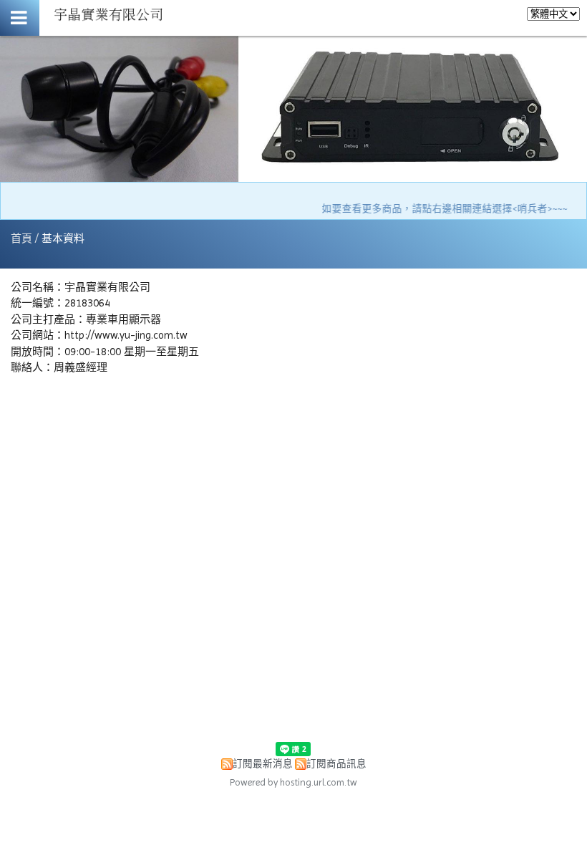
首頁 (21, 238)
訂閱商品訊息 (336, 763)
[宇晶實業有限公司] (109, 24)
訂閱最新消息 (263, 763)
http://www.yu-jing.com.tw (126, 335)
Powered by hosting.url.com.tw (293, 782)
